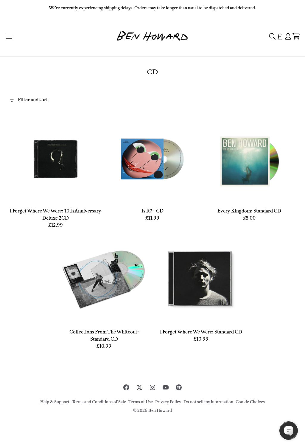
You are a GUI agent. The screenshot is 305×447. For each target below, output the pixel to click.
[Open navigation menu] (9, 36)
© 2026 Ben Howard (152, 410)
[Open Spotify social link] (178, 387)
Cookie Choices (250, 402)
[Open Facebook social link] (126, 387)
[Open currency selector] (280, 36)
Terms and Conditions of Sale (99, 402)
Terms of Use (140, 402)
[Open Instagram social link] (152, 387)
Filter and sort (33, 100)
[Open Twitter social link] (139, 387)
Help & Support (54, 402)
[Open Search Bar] (272, 36)
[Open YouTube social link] (165, 387)
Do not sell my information (208, 402)
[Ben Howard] (152, 36)
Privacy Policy (168, 402)
